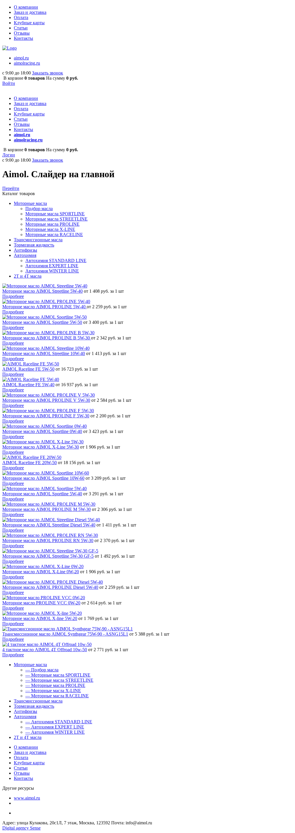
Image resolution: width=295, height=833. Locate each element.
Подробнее (13, 296)
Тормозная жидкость (34, 706)
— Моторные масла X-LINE (53, 690)
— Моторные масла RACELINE (57, 695)
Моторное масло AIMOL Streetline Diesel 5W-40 (48, 524)
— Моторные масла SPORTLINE (57, 675)
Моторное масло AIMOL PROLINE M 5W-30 (46, 509)
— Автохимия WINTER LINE (55, 732)
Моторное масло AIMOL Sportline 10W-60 (43, 478)
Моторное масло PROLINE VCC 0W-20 (41, 602)
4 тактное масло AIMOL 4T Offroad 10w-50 (44, 649)
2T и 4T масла (27, 737)
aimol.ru (21, 57)
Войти (8, 83)
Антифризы (25, 711)
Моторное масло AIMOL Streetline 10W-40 (43, 353)
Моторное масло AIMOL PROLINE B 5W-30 (46, 337)
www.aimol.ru (27, 797)
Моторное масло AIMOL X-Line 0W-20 (40, 571)
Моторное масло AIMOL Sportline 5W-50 (42, 322)
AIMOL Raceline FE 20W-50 (29, 462)
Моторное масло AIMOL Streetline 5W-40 (42, 291)
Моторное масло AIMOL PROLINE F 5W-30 (45, 415)
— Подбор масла (41, 669)
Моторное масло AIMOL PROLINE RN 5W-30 (47, 540)
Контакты (23, 38)
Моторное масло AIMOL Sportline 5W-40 (42, 493)
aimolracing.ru (27, 63)
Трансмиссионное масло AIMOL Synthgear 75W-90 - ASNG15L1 (65, 634)
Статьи (21, 27)
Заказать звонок (47, 72)
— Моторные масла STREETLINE (59, 680)
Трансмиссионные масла (38, 700)
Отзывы (22, 33)
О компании (26, 7)
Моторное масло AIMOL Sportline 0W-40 (42, 431)
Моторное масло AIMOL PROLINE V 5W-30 (46, 400)
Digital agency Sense (21, 827)
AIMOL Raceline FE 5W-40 (28, 384)
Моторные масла (30, 664)
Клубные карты (29, 22)
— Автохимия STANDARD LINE (58, 721)
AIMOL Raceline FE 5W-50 (28, 369)
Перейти (10, 188)
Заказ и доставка (30, 12)
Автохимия (25, 716)
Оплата (21, 17)
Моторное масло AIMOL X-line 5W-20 (39, 618)
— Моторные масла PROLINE (55, 685)
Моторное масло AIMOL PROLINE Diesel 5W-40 (50, 587)
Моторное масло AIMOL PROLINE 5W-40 (44, 306)
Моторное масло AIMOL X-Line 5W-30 (40, 446)
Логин (8, 154)
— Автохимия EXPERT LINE (54, 726)
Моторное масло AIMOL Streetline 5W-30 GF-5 (48, 556)
